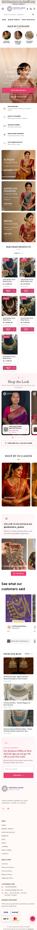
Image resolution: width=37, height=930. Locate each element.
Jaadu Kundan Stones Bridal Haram (9, 319)
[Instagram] (3, 808)
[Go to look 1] (12, 437)
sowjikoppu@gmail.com (14, 890)
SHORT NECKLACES (28, 20)
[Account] (27, 9)
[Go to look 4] (21, 437)
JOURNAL (5, 847)
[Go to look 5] (24, 437)
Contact (5, 864)
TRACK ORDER (6, 850)
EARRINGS (5, 836)
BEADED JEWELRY (14, 20)
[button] (34, 9)
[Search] (33, 14)
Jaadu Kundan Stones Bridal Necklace (9, 280)
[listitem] (6, 38)
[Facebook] (8, 808)
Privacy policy (7, 871)
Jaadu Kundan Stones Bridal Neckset (27, 319)
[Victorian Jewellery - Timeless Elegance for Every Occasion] (18, 692)
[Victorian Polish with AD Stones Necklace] (5, 429)
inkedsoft (31, 929)
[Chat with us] (32, 918)
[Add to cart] (26, 429)
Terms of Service (8, 867)
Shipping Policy (7, 878)
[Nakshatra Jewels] (16, 8)
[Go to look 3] (18, 437)
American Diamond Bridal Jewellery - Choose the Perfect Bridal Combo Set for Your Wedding (18, 731)
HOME (4, 20)
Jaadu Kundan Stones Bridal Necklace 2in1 (27, 280)
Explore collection (18, 97)
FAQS (3, 839)
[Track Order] (31, 9)
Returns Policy (7, 874)
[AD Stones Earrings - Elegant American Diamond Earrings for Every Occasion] (18, 665)
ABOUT (4, 843)
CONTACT (5, 854)
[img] (18, 622)
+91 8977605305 (10, 887)
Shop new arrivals (18, 90)
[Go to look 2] (15, 437)
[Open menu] (3, 9)
